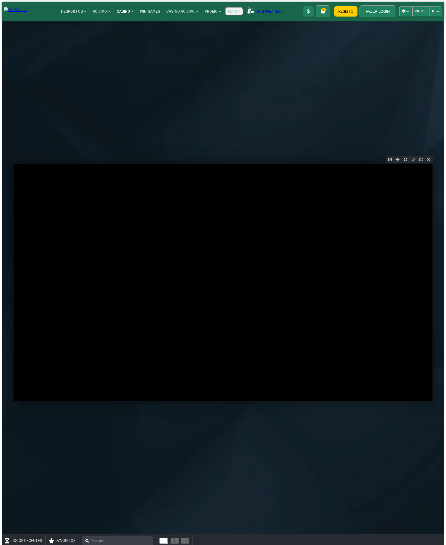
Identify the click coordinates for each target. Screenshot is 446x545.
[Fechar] (429, 159)
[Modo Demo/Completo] (421, 159)
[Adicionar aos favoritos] (413, 159)
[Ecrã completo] (398, 159)
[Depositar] (308, 11)
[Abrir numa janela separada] (390, 159)
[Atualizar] (405, 159)
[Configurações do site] (405, 11)
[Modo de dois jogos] (174, 541)
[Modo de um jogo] (164, 541)
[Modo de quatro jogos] (185, 541)
